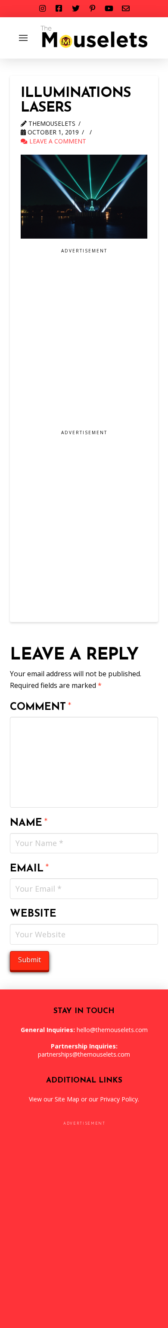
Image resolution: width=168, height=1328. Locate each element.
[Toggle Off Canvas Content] (23, 38)
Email (29, 869)
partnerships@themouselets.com (84, 1054)
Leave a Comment (57, 141)
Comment (41, 707)
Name (29, 823)
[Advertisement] (84, 342)
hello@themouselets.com (112, 1030)
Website (33, 914)
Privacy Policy (119, 1099)
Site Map (67, 1099)
